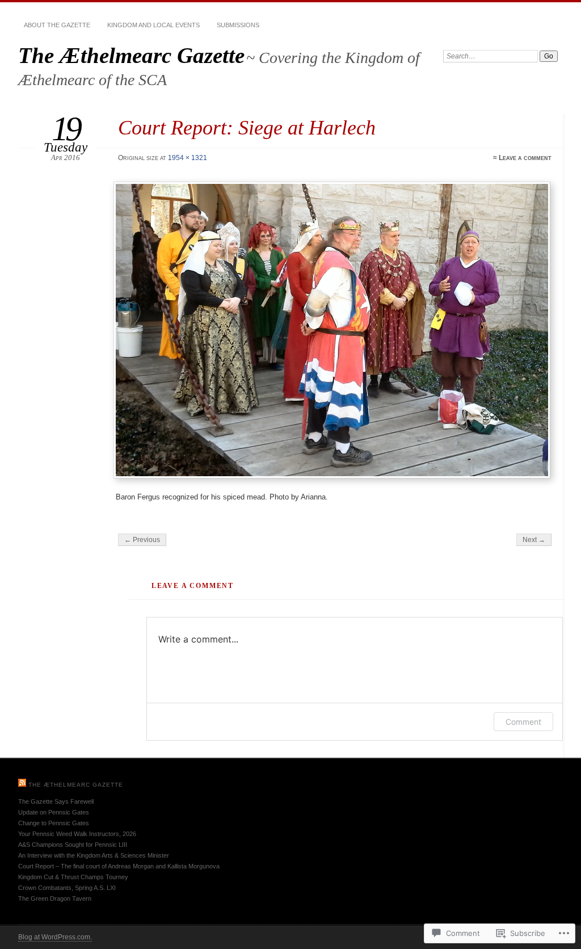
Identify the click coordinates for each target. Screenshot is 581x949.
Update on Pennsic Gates (53, 812)
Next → (534, 540)
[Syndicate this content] (22, 785)
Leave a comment (525, 158)
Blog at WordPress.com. (55, 937)
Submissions (238, 25)
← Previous (142, 540)
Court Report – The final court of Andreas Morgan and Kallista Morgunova (119, 866)
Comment (523, 722)
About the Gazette (57, 25)
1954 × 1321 (187, 158)
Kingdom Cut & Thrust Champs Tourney (73, 877)
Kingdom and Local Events (153, 25)
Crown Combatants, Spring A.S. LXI (67, 887)
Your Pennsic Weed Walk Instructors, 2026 (77, 833)
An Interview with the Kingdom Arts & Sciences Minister (93, 855)
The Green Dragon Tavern (54, 898)
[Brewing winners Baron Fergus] (333, 330)
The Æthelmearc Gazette (131, 55)
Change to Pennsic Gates (53, 823)
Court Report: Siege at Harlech (247, 127)
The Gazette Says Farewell (56, 801)
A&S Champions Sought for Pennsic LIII (72, 844)
